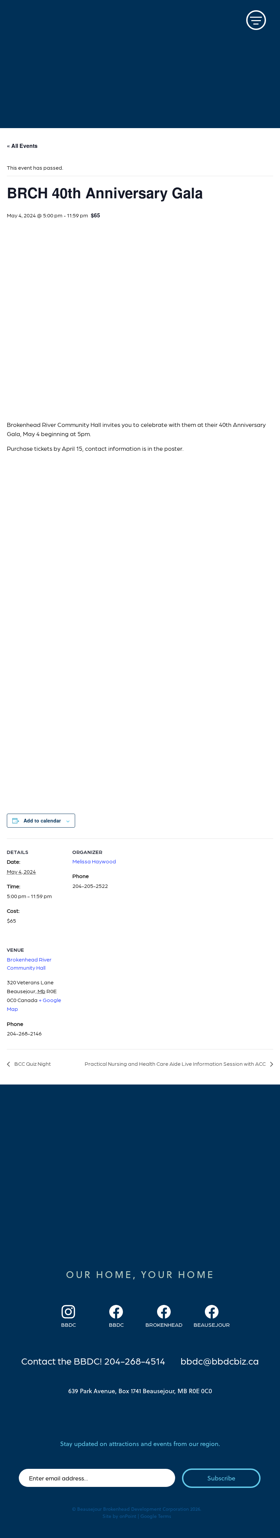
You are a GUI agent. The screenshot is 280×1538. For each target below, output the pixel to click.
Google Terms (155, 1516)
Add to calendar (42, 820)
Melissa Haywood (94, 861)
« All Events (22, 146)
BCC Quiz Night (32, 1063)
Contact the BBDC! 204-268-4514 (93, 1360)
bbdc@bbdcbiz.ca (220, 1360)
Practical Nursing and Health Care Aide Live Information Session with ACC (176, 1063)
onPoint (128, 1516)
